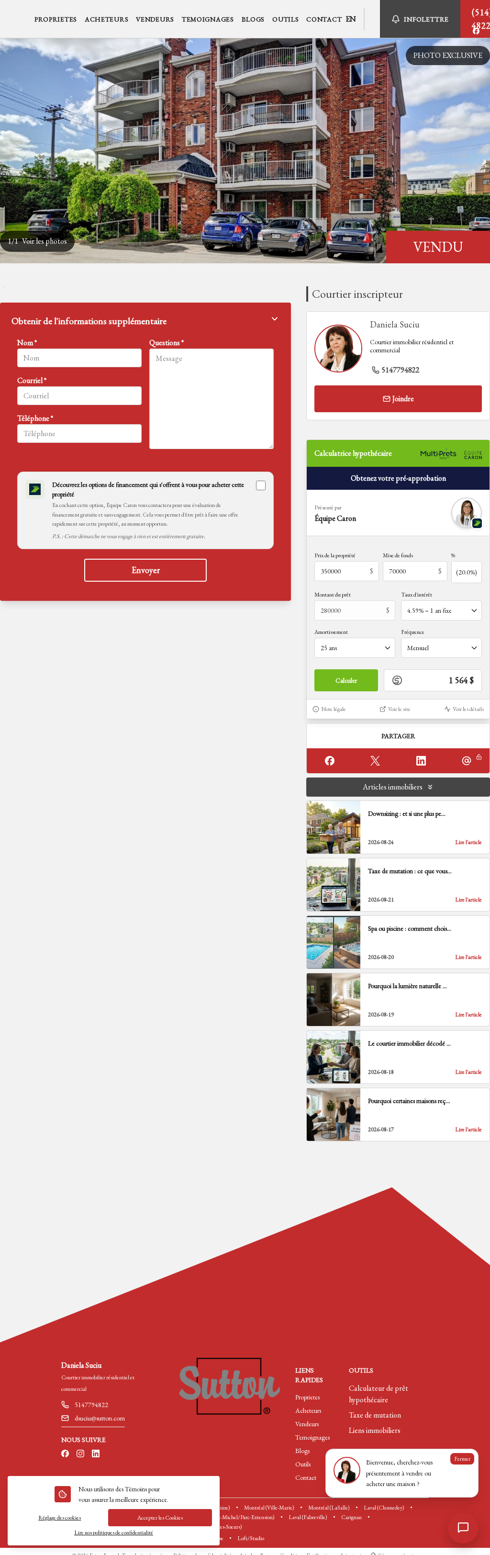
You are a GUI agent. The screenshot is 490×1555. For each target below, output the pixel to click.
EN (350, 19)
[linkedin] (96, 1454)
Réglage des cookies (59, 1517)
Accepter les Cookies (160, 1517)
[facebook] (476, 31)
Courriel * (31, 380)
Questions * (166, 343)
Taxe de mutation (375, 1415)
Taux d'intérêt (416, 594)
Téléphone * (35, 418)
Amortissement (331, 632)
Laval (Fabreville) (308, 1517)
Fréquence (412, 632)
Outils (303, 1464)
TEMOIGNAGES (208, 19)
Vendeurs (307, 1424)
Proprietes (307, 1397)
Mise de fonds (398, 555)
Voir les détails (468, 709)
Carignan (351, 1517)
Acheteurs (308, 1410)
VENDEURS (155, 19)
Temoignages (312, 1437)
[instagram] (80, 1454)
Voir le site (399, 709)
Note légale (333, 709)
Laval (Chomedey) (384, 1507)
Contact (305, 1477)
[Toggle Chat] (463, 1528)
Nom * (27, 343)
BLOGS (253, 19)
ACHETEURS (106, 19)
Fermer (462, 1459)
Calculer (346, 680)
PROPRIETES (55, 19)
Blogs (302, 1450)
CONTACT (324, 19)
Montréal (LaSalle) (329, 1507)
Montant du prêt (332, 594)
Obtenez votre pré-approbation (398, 478)
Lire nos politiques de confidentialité (113, 1532)
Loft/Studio (250, 1538)
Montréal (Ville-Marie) (269, 1507)
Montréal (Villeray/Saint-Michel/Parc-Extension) (221, 1517)
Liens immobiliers (375, 1430)
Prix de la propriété (335, 555)
